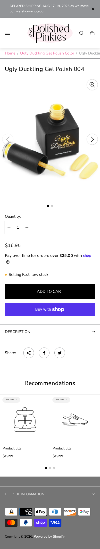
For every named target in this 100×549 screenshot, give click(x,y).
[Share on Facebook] (44, 353)
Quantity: (13, 216)
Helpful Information (24, 494)
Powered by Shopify (49, 536)
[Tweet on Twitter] (59, 353)
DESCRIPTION (17, 331)
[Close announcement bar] (93, 9)
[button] (48, 206)
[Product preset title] (25, 419)
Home (10, 53)
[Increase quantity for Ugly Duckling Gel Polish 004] (27, 227)
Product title (12, 448)
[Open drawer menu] (7, 33)
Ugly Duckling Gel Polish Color (47, 53)
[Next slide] (92, 139)
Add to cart (50, 291)
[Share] (28, 353)
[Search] (81, 33)
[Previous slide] (7, 139)
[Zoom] (92, 84)
